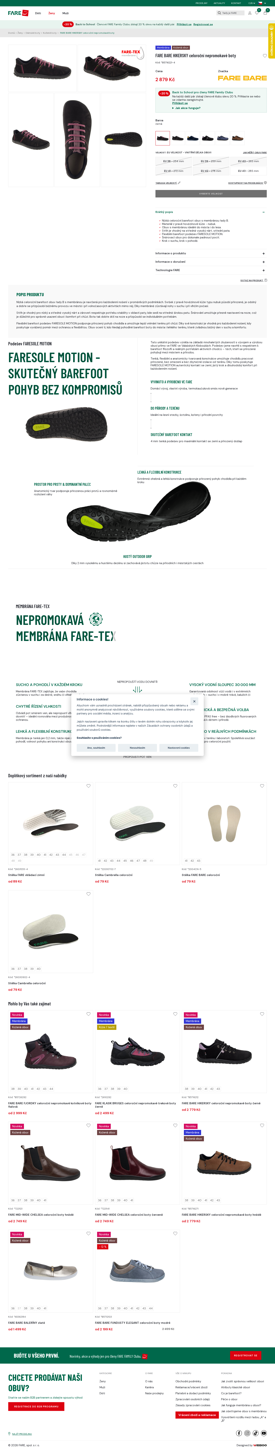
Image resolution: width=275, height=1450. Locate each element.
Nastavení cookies (179, 747)
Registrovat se (203, 24)
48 (144, 861)
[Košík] (265, 14)
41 (45, 855)
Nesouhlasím (137, 747)
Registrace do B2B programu (36, 1406)
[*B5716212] (224, 1051)
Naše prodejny (154, 1393)
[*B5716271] (224, 1163)
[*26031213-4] (50, 823)
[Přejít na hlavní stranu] (18, 15)
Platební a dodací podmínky (193, 1393)
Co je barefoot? (231, 1393)
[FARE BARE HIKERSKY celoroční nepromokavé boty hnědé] (238, 138)
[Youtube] (264, 1435)
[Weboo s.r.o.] (260, 1445)
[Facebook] (239, 1435)
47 (138, 861)
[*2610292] (137, 1051)
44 (64, 855)
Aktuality (219, 3)
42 (51, 855)
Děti (38, 13)
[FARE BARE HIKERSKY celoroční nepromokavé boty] (163, 138)
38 (25, 855)
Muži (65, 13)
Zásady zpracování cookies (192, 1405)
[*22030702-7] (137, 823)
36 (13, 855)
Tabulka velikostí (166, 183)
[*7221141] (137, 1163)
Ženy (51, 13)
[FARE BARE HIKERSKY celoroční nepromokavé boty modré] (223, 138)
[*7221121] (50, 1163)
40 (39, 855)
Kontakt (236, 3)
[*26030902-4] (50, 931)
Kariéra (149, 1387)
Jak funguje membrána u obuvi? (241, 1405)
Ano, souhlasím (96, 747)
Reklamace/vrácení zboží (191, 1387)
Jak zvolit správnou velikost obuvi (242, 1381)
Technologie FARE (167, 270)
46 (131, 861)
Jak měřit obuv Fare (255, 152)
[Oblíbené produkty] (257, 13)
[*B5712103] (137, 1271)
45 (125, 861)
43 (57, 855)
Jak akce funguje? (188, 108)
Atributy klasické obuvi (235, 1387)
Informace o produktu (170, 253)
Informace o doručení (170, 262)
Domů (11, 32)
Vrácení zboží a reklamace (197, 1415)
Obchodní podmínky (188, 1381)
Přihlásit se (184, 24)
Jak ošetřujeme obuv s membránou (244, 1411)
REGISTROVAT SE (245, 1355)
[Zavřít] (194, 701)
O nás (149, 1381)
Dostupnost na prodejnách (245, 183)
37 (19, 855)
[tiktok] (256, 1435)
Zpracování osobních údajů (192, 1399)
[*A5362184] (50, 1271)
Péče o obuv (229, 1399)
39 (32, 855)
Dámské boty (33, 32)
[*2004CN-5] (224, 823)
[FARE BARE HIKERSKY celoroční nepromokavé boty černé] (178, 138)
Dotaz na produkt (252, 280)
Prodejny (201, 3)
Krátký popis (164, 212)
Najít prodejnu (22, 1434)
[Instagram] (247, 1435)
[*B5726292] (50, 1051)
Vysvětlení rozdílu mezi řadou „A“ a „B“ (243, 1419)
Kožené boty (50, 32)
